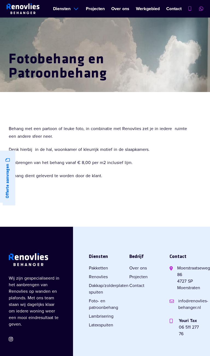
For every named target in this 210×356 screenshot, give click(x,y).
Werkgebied (148, 9)
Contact (174, 9)
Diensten (62, 9)
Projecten (95, 9)
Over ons (120, 9)
